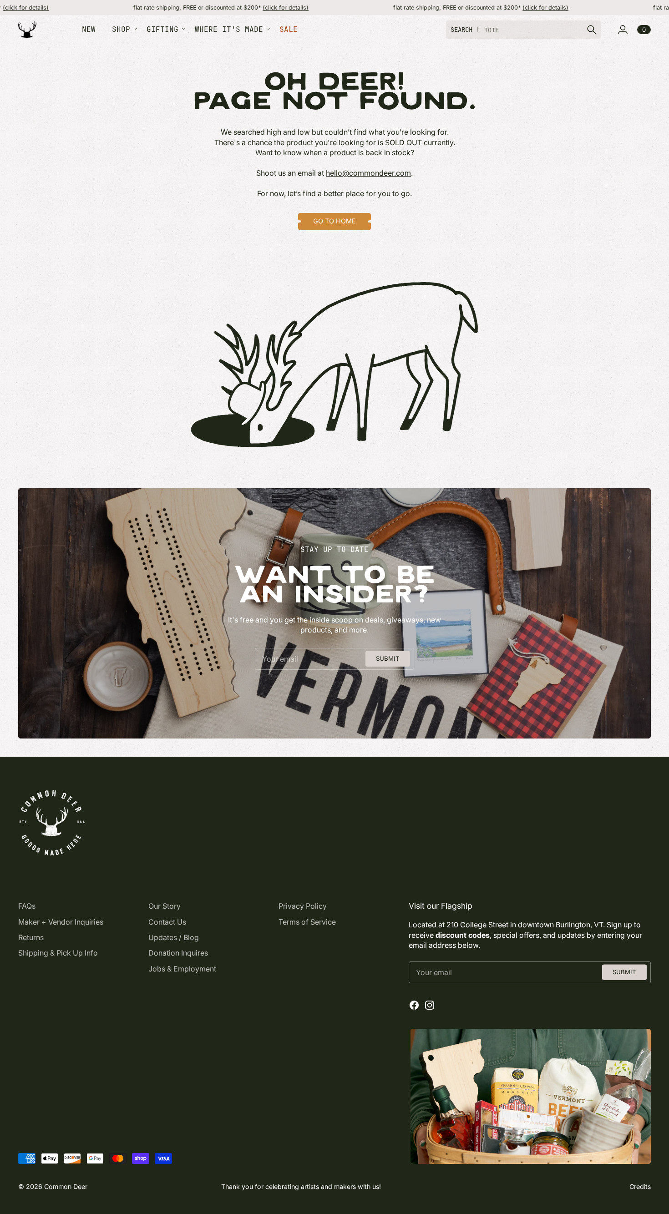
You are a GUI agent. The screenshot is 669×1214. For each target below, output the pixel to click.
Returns (31, 937)
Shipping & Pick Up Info (58, 952)
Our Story (164, 905)
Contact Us (167, 921)
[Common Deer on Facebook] (414, 1005)
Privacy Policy (303, 905)
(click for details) (240, 7)
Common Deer (65, 1186)
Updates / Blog (173, 937)
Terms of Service (307, 921)
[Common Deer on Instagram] (429, 1005)
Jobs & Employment (182, 968)
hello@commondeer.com (368, 172)
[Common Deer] (27, 29)
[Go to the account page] (622, 29)
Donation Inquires (178, 952)
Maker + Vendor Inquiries (60, 921)
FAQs (26, 905)
